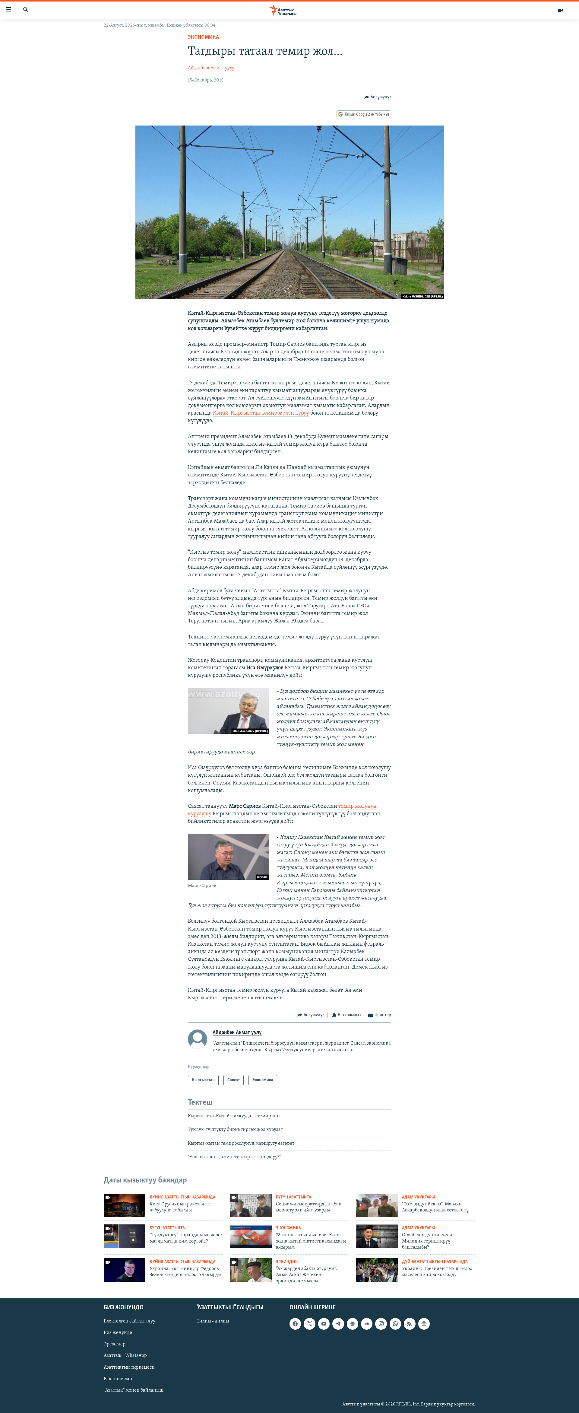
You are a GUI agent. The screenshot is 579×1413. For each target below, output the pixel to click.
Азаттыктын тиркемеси (129, 1367)
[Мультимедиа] (560, 10)
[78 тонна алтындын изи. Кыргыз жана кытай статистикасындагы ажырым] (251, 1236)
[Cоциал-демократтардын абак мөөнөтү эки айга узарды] (251, 1205)
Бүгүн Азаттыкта (293, 1197)
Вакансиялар (118, 1378)
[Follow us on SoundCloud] (366, 1323)
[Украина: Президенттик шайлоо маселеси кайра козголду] (377, 1270)
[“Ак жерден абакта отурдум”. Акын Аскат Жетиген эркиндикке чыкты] (251, 1270)
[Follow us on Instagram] (381, 1323)
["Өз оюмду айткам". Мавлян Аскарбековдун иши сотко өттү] (377, 1205)
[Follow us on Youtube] (324, 1323)
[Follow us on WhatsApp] (395, 1323)
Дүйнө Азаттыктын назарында (182, 1197)
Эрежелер (114, 1344)
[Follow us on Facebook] (295, 1323)
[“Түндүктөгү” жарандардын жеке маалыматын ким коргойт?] (124, 1236)
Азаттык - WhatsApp (125, 1355)
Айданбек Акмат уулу (211, 68)
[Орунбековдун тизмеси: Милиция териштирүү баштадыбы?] (377, 1236)
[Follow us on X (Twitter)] (309, 1323)
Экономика (203, 37)
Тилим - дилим (213, 1321)
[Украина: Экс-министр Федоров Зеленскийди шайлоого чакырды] (124, 1270)
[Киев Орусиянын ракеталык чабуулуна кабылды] (124, 1205)
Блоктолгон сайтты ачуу (129, 1321)
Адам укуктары (418, 1197)
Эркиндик (287, 1262)
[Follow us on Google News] (352, 1323)
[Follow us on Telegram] (338, 1323)
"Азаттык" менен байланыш (133, 1390)
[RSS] (409, 1323)
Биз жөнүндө (118, 1332)
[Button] (377, 97)
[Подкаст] (424, 1323)
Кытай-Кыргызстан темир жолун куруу (261, 413)
